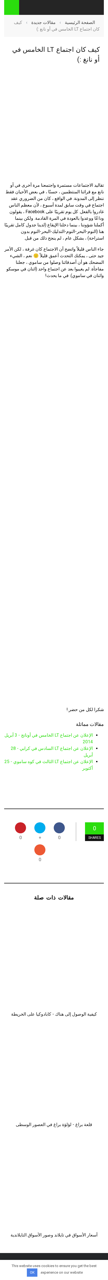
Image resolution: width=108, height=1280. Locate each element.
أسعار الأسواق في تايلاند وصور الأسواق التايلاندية (54, 1235)
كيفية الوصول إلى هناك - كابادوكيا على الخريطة (54, 1014)
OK (32, 1272)
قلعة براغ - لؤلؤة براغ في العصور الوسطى (54, 1124)
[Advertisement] (54, 127)
